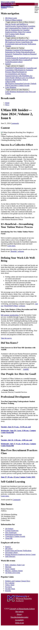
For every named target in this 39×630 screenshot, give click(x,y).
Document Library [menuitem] (16, 62)
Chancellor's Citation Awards (15, 536)
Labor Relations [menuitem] (10, 87)
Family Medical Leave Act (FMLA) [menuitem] (22, 78)
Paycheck (8, 587)
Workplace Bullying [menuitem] (12, 80)
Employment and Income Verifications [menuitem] (23, 44)
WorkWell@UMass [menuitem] (12, 68)
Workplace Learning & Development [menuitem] (17, 50)
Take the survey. (6, 338)
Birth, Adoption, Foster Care (15, 565)
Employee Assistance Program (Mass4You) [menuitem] (19, 71)
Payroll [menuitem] (13, 40)
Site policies (19, 611)
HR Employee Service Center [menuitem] (15, 42)
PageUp (8, 547)
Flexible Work (10, 589)
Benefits (8, 591)
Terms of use (19, 623)
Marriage (8, 567)
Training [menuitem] (8, 46)
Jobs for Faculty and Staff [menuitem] (14, 24)
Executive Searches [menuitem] (16, 26)
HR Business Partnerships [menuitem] (14, 83)
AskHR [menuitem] (12, 82)
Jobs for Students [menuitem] (11, 30)
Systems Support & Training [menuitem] (15, 58)
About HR (8, 538)
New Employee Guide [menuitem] (25, 28)
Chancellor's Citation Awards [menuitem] (19, 85)
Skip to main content (8, 2)
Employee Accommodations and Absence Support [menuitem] (16, 74)
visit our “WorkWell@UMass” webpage (19, 305)
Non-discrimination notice (19, 617)
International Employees (13, 534)
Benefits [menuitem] (8, 40)
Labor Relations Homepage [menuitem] (14, 92)
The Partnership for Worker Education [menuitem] (19, 51)
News (7, 105)
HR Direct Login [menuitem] (11, 18)
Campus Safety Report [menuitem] (17, 34)
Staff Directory (10, 556)
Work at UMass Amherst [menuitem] (13, 20)
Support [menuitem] (8, 64)
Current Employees (11, 530)
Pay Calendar (9, 583)
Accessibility (19, 620)
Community (15, 123)
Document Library (11, 552)
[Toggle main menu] (2, 9)
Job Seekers (9, 529)
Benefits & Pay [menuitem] (10, 36)
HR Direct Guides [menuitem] (22, 60)
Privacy (19, 614)
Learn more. (11, 246)
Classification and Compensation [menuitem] (27, 40)
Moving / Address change (14, 571)
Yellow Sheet (9, 585)
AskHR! (26, 369)
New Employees (11, 532)
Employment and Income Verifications (18, 550)
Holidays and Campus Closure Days (17, 581)
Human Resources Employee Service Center (20, 554)
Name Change (10, 569)
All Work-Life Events (12, 573)
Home (7, 103)
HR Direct (8, 549)
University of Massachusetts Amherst (22, 609)
